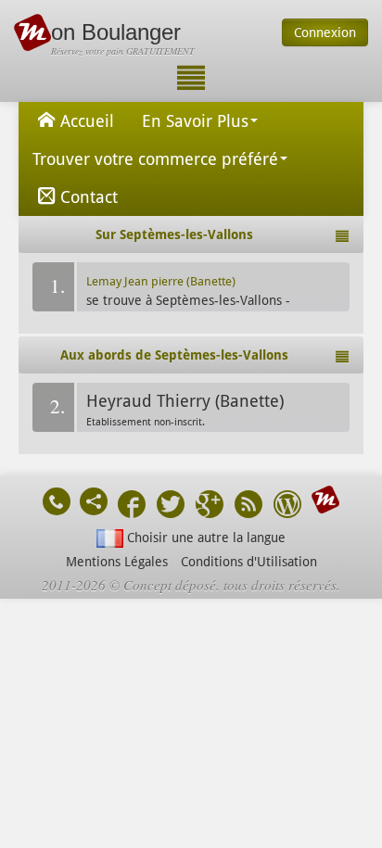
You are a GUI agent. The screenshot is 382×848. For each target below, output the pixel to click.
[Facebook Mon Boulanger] (131, 506)
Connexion (325, 32)
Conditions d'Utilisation (249, 561)
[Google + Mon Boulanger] (209, 506)
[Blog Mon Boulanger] (287, 506)
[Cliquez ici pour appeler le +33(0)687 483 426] (56, 501)
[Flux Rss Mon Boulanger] (248, 506)
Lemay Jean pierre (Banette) (161, 281)
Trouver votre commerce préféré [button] (155, 159)
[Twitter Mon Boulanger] (170, 506)
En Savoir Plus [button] (195, 121)
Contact (89, 197)
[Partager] (94, 501)
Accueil (87, 121)
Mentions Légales (117, 561)
